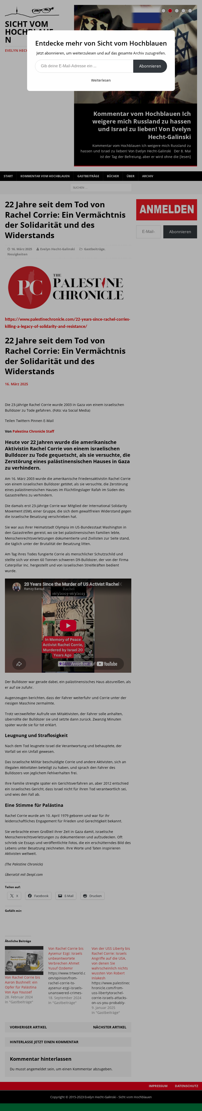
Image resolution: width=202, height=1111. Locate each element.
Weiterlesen (101, 80)
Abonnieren (150, 66)
